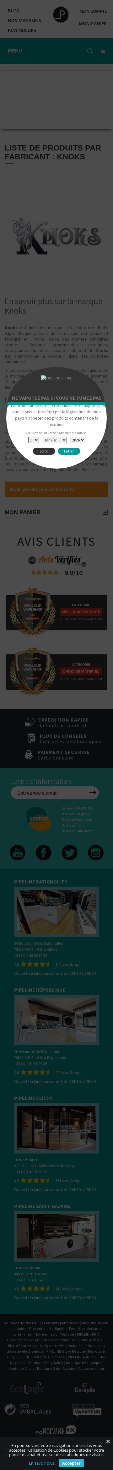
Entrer (69, 451)
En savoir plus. (42, 1463)
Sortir (44, 451)
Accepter (71, 1463)
